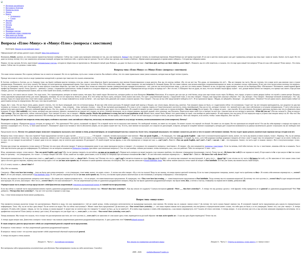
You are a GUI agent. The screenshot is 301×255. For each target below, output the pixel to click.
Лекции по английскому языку (27, 49)
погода (32, 124)
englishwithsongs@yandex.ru (158, 252)
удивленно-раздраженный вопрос (86, 185)
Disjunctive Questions (80, 148)
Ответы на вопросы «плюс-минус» (242, 242)
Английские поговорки (64, 242)
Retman (125, 57)
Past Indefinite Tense (42, 175)
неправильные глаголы (47, 63)
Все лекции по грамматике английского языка (145, 242)
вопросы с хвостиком (213, 146)
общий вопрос (137, 220)
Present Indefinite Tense (153, 160)
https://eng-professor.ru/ (50, 53)
